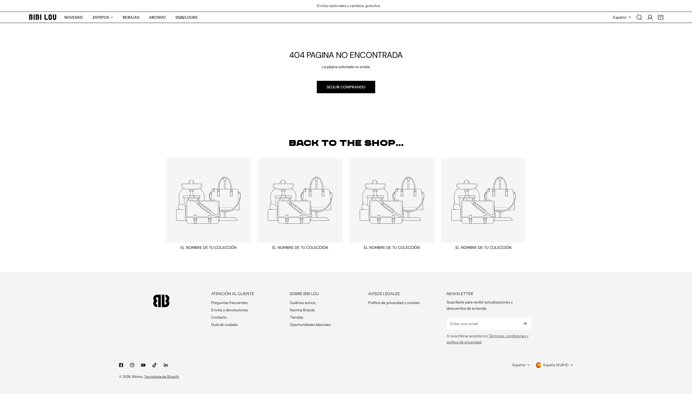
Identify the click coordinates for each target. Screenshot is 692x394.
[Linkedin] (165, 365)
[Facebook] (121, 365)
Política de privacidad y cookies (394, 302)
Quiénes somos (302, 302)
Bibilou (137, 377)
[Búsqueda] (639, 17)
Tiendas (296, 317)
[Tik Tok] (154, 365)
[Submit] (525, 323)
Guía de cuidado (224, 324)
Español (619, 17)
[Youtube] (143, 365)
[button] (660, 17)
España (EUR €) (555, 365)
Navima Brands (302, 310)
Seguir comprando (346, 87)
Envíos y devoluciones (229, 310)
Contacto (219, 317)
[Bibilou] (42, 17)
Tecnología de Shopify (161, 377)
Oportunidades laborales (310, 324)
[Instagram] (132, 365)
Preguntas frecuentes (229, 302)
